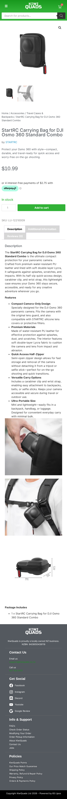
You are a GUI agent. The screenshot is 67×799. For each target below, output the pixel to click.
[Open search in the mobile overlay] (33, 15)
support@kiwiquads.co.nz (22, 662)
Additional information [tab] (42, 229)
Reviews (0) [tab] (15, 236)
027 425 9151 (16, 670)
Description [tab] (14, 229)
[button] (6, 6)
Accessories (17, 113)
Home (5, 113)
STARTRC (11, 142)
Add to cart (41, 207)
